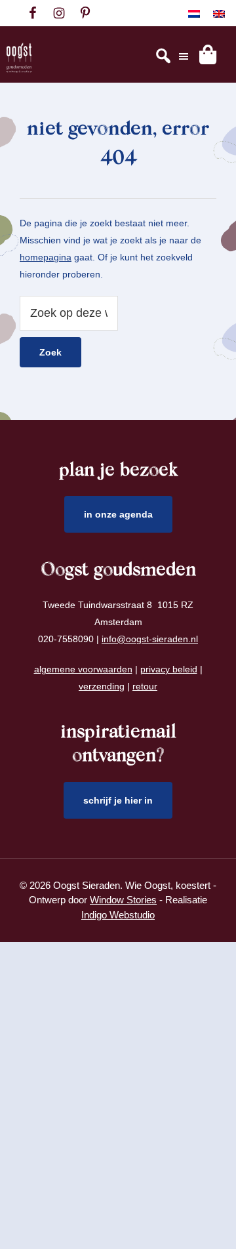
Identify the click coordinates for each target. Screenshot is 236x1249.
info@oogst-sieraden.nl (150, 639)
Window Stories (123, 899)
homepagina (45, 257)
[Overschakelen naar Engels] (218, 13)
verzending (102, 686)
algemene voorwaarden (83, 669)
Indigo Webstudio (118, 914)
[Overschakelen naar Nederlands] (194, 13)
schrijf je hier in (118, 800)
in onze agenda (118, 514)
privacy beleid (168, 669)
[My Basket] (207, 54)
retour (144, 686)
